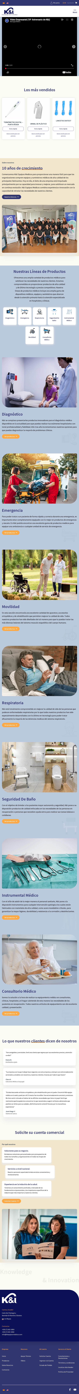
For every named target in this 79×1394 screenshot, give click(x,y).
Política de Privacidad (65, 1372)
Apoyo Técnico (26, 1356)
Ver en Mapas (6, 1319)
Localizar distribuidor (65, 1367)
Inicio (4, 1356)
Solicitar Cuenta (10, 1201)
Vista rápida (13, 129)
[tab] (37, 74)
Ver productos (9, 436)
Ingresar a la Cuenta (47, 1361)
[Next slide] (73, 46)
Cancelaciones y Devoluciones (63, 1357)
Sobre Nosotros (7, 1365)
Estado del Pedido (46, 1365)
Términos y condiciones (66, 1363)
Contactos (5, 1370)
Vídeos (23, 1361)
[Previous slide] (5, 46)
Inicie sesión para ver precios (13, 135)
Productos (5, 1361)
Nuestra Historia (10, 197)
